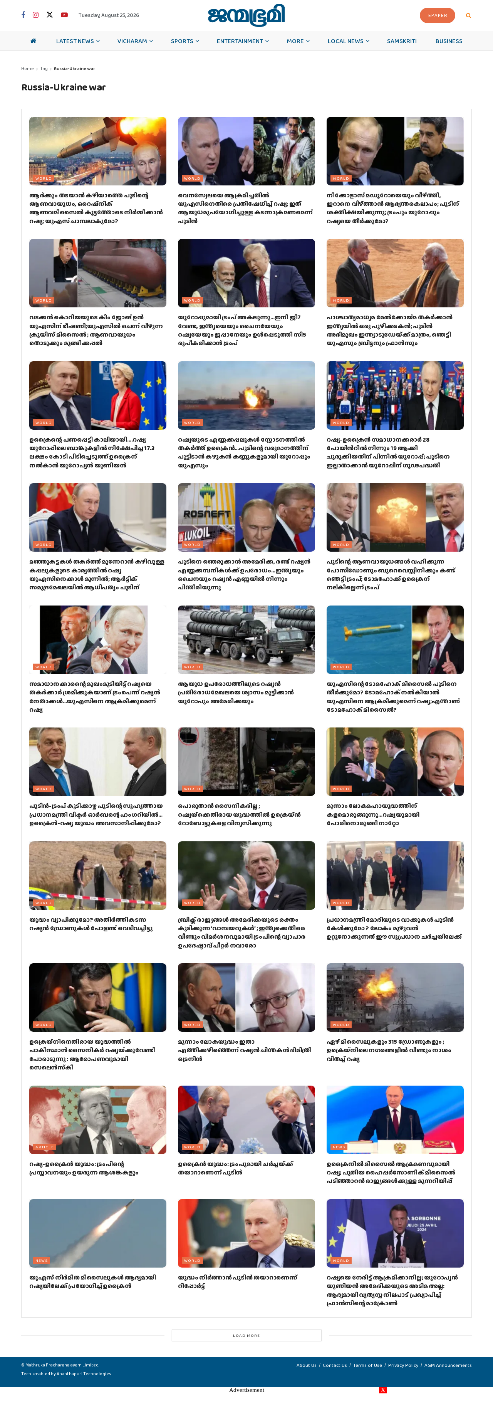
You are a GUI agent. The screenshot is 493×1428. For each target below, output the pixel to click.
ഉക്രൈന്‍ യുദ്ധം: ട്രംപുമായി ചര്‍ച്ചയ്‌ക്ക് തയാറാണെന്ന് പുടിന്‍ (235, 1168)
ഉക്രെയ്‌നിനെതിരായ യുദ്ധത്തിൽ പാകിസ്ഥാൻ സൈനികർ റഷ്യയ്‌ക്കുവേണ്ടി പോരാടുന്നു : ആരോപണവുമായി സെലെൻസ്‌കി (92, 1054)
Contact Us (335, 1365)
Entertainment (240, 40)
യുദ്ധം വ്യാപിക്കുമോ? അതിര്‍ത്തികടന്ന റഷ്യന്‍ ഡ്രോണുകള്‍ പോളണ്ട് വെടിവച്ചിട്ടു (90, 924)
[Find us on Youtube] (64, 15)
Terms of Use (367, 1365)
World (43, 178)
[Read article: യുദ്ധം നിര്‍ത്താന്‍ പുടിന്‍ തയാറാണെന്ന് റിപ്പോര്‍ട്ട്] (246, 1233)
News (339, 1147)
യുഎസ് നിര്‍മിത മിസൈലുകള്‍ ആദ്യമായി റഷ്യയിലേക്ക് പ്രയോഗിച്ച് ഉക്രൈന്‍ (92, 1281)
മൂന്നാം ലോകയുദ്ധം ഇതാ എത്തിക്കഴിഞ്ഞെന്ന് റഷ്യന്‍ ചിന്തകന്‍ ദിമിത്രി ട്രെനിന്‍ (245, 1050)
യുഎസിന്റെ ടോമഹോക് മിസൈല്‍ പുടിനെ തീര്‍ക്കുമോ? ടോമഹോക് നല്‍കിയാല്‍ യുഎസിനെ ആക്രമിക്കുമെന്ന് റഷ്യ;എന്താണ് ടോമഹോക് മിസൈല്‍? (393, 696)
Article (44, 1147)
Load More (246, 1335)
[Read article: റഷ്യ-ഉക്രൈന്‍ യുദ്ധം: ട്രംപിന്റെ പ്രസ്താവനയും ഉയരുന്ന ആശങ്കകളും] (97, 1120)
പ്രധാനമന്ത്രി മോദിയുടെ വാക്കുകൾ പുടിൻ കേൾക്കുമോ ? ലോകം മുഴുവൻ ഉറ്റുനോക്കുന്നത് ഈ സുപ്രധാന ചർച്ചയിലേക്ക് (394, 928)
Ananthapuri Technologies (84, 1373)
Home (27, 68)
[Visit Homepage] (246, 15)
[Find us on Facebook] (23, 15)
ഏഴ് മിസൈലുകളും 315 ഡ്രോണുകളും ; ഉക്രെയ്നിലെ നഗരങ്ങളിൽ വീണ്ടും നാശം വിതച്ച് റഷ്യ (389, 1050)
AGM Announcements (448, 1365)
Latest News (75, 40)
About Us (307, 1365)
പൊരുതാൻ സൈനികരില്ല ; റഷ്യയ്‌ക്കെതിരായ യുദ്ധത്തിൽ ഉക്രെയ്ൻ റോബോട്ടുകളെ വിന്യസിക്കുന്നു (239, 814)
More (295, 40)
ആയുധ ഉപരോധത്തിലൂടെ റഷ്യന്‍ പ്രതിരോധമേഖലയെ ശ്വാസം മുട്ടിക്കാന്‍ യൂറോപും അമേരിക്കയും (236, 692)
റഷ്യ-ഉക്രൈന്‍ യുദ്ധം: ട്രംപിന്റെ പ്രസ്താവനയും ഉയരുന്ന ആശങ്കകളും (84, 1168)
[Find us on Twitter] (49, 15)
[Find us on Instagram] (36, 15)
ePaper (438, 15)
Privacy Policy (403, 1365)
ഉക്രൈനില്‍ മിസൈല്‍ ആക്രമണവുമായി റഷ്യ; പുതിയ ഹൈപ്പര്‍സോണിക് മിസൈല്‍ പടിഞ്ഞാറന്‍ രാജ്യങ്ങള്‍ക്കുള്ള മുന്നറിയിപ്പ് (391, 1172)
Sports (182, 40)
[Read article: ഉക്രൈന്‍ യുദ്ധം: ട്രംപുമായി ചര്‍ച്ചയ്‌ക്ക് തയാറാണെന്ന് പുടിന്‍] (246, 1120)
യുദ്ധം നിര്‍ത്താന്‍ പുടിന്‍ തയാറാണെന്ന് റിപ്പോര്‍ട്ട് (237, 1281)
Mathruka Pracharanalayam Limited (62, 1364)
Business (449, 40)
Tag (44, 68)
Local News (346, 40)
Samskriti (402, 40)
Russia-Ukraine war (75, 68)
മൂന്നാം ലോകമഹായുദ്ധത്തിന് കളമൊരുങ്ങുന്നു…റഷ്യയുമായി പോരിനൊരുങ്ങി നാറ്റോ (373, 814)
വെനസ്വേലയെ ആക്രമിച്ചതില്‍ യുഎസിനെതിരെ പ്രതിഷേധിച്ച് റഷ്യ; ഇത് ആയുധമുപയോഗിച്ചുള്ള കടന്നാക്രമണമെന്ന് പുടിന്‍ (245, 208)
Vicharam (132, 40)
